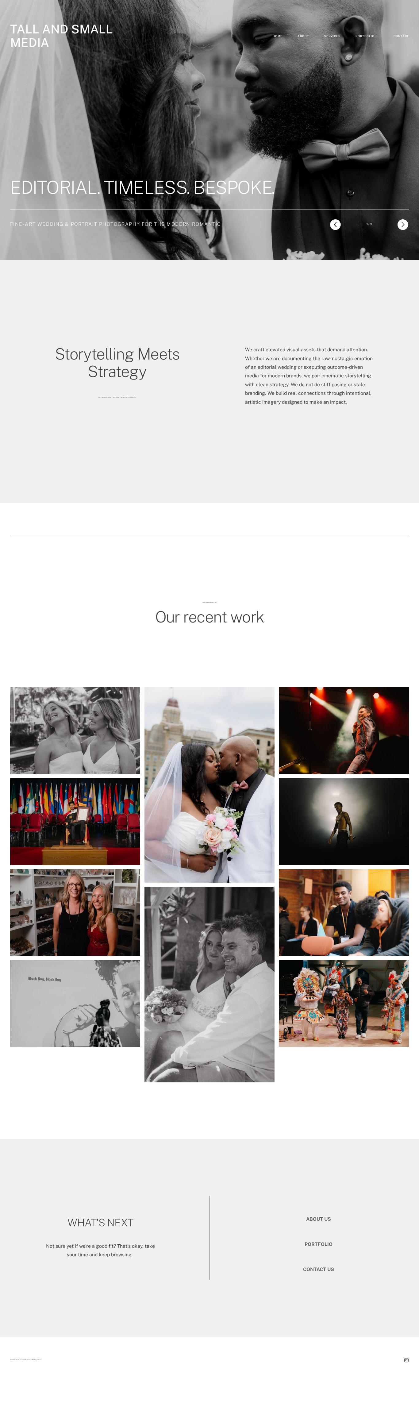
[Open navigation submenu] (377, 36)
